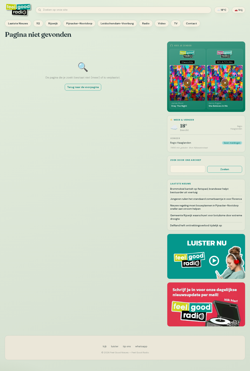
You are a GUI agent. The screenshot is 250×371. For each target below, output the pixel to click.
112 (38, 23)
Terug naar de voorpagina (83, 87)
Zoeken (224, 169)
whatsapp (141, 346)
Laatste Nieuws (18, 23)
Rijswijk (53, 23)
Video (162, 23)
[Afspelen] (187, 83)
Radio (146, 23)
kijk (105, 346)
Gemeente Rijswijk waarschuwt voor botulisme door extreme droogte (206, 217)
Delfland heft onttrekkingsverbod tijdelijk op (196, 225)
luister (114, 346)
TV (176, 23)
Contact (191, 23)
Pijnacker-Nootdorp (79, 23)
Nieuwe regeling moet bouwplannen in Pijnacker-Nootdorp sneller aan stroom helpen (204, 207)
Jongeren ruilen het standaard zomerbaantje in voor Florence (206, 199)
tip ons (127, 346)
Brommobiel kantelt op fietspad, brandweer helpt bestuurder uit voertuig (199, 190)
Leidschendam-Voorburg (117, 23)
